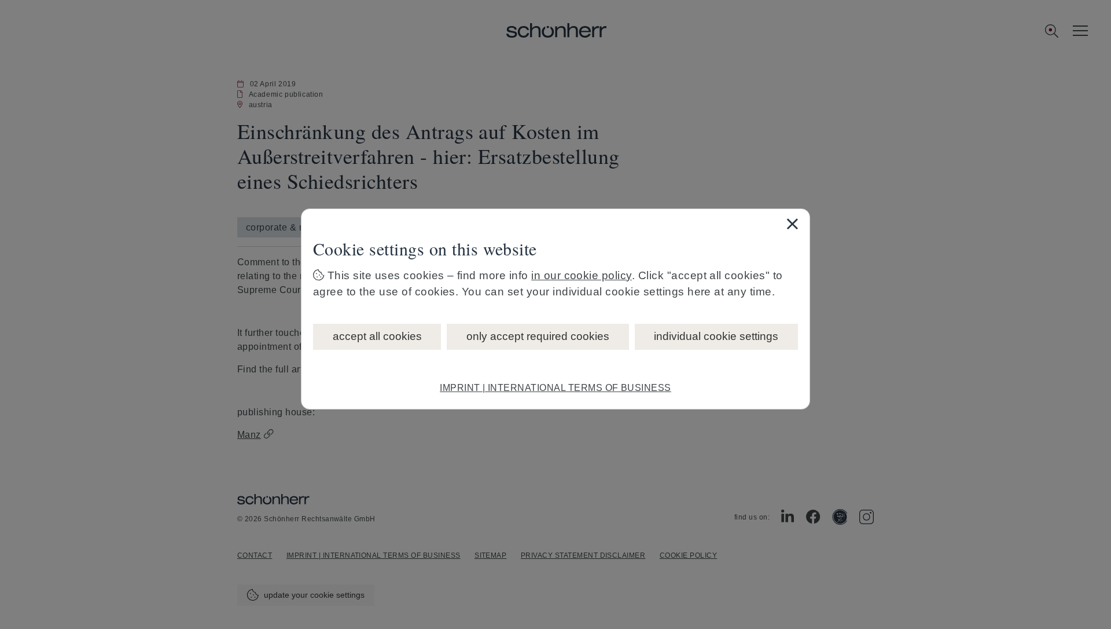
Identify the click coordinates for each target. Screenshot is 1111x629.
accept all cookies (377, 336)
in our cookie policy (581, 275)
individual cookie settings (716, 336)
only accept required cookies (537, 336)
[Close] (792, 223)
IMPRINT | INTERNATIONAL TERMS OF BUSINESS (555, 388)
